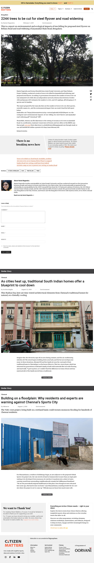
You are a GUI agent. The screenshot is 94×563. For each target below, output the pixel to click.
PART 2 (70, 3)
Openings (32, 552)
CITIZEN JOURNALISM (13, 170)
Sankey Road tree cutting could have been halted (33, 163)
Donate (87, 9)
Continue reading (47, 377)
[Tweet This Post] (91, 94)
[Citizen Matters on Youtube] (19, 557)
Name (3, 226)
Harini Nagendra (9, 23)
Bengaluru (4, 15)
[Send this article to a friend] (91, 91)
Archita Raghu (8, 289)
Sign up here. (53, 538)
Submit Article (78, 9)
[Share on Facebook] (91, 100)
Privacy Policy (62, 547)
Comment (4, 210)
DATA (22, 170)
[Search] (92, 9)
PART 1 (61, 3)
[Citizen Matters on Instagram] (6, 557)
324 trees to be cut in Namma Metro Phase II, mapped (34, 161)
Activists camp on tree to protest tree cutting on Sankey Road (37, 165)
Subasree (6, 406)
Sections (68, 9)
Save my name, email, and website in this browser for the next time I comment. (21, 246)
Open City (47, 552)
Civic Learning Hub (49, 550)
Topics (60, 9)
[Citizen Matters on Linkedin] (14, 557)
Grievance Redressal (64, 554)
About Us (32, 547)
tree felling (30, 170)
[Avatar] (6, 185)
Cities (52, 9)
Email (3, 233)
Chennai (4, 277)
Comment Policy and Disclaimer (64, 552)
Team (31, 549)
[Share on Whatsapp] (91, 97)
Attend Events (48, 549)
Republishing (62, 550)
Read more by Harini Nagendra (23, 195)
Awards (32, 550)
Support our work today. (31, 520)
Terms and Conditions (64, 549)
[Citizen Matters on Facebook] (10, 557)
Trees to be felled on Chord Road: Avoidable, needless (34, 159)
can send (28, 125)
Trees (38, 170)
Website (3, 239)
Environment (47, 23)
